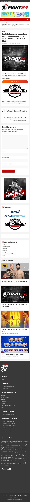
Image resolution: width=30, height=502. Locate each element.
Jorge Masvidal (15, 451)
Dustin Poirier (7, 445)
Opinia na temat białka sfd (9, 423)
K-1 (5, 452)
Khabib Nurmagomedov (19, 452)
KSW (8, 455)
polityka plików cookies (8, 386)
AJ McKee (12, 101)
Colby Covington (25, 441)
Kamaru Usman (10, 452)
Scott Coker (22, 103)
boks (21, 441)
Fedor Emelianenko (14, 445)
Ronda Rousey (21, 460)
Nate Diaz (24, 458)
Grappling (4, 248)
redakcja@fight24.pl (9, 379)
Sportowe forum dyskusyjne (9, 414)
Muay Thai (20, 458)
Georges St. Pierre (4, 449)
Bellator (17, 101)
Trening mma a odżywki (8, 421)
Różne (3, 255)
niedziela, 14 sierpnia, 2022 (8, 308)
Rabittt (17, 308)
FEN (19, 445)
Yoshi (18, 43)
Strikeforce (6, 463)
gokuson (15, 283)
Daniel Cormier (20, 442)
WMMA (2, 465)
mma (13, 455)
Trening (4, 252)
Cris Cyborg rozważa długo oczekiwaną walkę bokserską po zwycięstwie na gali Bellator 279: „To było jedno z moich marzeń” (14, 119)
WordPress (19, 499)
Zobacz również (7, 260)
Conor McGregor (5, 443)
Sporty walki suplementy (8, 427)
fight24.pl (5, 447)
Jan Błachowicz (18, 449)
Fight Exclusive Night (14, 447)
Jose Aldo (21, 451)
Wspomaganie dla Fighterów (9, 253)
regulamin (5, 388)
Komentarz (5, 134)
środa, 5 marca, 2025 (7, 283)
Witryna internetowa (7, 164)
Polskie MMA (5, 460)
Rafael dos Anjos (14, 460)
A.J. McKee (7, 101)
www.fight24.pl (8, 465)
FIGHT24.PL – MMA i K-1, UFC (19, 496)
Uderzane (4, 250)
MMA (3, 31)
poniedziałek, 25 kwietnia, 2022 (9, 43)
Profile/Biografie (6, 246)
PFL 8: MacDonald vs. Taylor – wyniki (13, 354)
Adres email (5, 157)
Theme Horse (17, 497)
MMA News (10, 103)
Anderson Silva (12, 441)
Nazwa (4, 151)
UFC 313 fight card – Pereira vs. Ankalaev (14, 281)
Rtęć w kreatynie (7, 425)
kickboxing (4, 455)
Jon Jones (9, 451)
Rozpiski (5, 277)
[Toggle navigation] (3, 19)
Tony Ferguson (13, 463)
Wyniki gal (4, 244)
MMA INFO (4, 103)
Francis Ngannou (22, 447)
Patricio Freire (16, 103)
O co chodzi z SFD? (7, 431)
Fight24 (21, 101)
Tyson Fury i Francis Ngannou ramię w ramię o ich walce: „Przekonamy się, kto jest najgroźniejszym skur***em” (15, 111)
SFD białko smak (7, 429)
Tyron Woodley (19, 463)
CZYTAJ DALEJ (15, 81)
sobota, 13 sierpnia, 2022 (8, 333)
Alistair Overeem (4, 441)
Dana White (14, 443)
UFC (25, 463)
